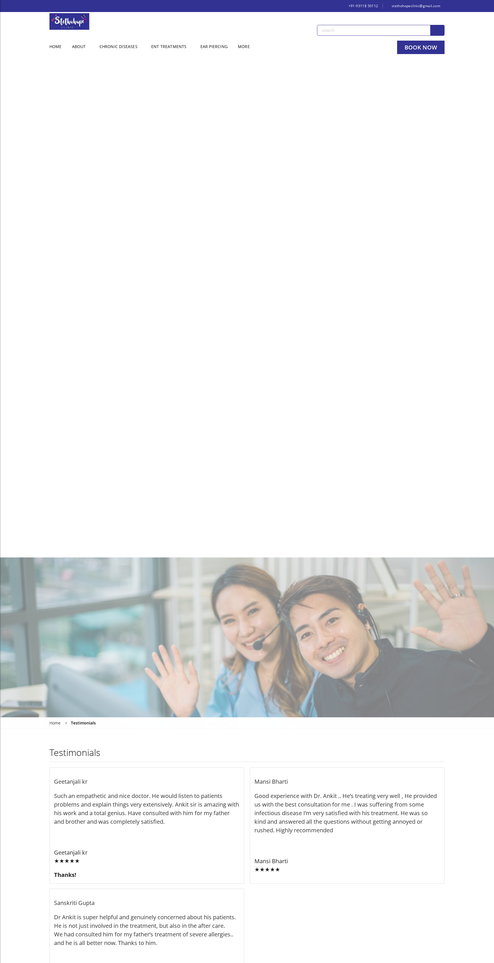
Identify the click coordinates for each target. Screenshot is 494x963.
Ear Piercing (214, 46)
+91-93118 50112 (362, 5)
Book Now (421, 47)
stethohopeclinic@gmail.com (415, 5)
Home (55, 46)
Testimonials (83, 723)
